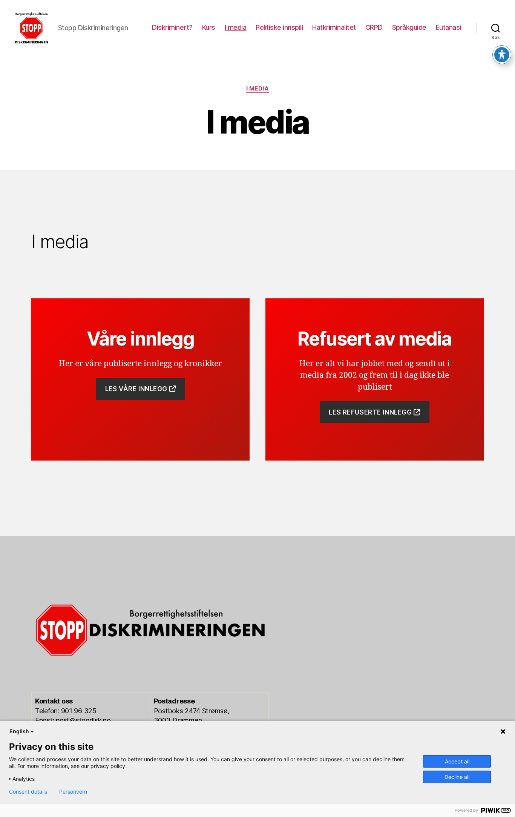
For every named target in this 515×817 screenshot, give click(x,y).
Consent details (28, 792)
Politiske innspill (279, 27)
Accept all (457, 761)
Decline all (456, 777)
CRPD (374, 27)
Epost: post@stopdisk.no (73, 720)
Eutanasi (448, 27)
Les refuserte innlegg (371, 412)
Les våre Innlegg (137, 389)
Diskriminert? (172, 27)
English (19, 731)
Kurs (208, 27)
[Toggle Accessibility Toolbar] (502, 55)
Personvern (73, 792)
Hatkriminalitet (334, 27)
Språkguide (409, 27)
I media (236, 27)
